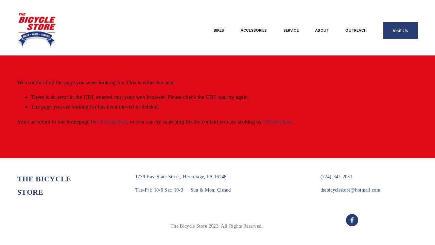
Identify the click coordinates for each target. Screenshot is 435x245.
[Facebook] (352, 220)
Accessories (254, 30)
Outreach (356, 30)
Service (291, 30)
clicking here (112, 122)
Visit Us (400, 30)
